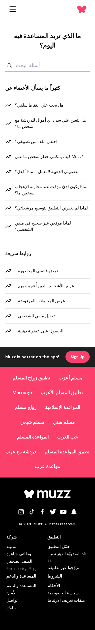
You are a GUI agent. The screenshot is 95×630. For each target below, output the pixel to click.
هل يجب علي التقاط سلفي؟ (39, 105)
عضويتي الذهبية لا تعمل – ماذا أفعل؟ (46, 171)
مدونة (11, 546)
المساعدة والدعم (21, 585)
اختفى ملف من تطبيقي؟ (36, 141)
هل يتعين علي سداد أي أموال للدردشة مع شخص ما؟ (50, 123)
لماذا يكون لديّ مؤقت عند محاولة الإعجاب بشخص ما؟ (51, 190)
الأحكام (54, 585)
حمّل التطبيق (59, 546)
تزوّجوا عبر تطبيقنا (63, 567)
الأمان (11, 593)
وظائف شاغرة (18, 554)
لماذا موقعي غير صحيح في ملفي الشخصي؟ (43, 226)
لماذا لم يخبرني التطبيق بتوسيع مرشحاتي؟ (51, 208)
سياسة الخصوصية (63, 593)
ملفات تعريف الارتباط (66, 600)
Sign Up (77, 356)
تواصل (11, 600)
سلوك (11, 607)
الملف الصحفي (19, 561)
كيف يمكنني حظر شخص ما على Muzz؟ (49, 156)
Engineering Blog (21, 568)
